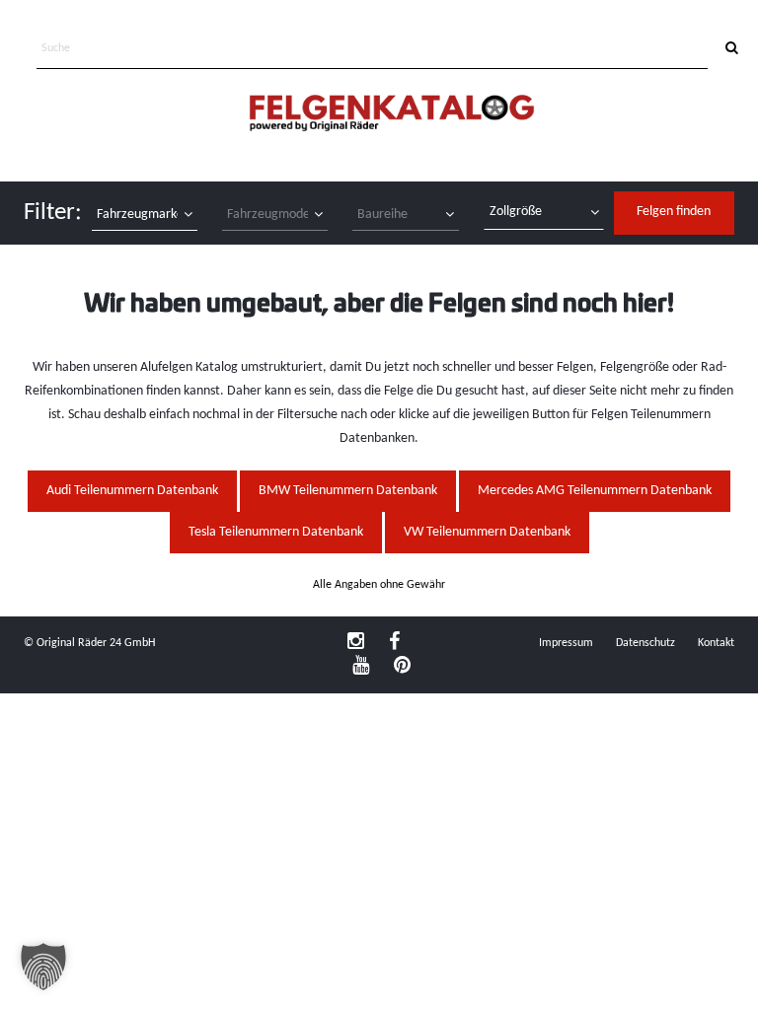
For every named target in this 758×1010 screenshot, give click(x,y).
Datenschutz (645, 643)
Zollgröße (516, 211)
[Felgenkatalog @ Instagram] (355, 643)
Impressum (566, 643)
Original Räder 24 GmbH (96, 643)
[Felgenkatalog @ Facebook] (394, 643)
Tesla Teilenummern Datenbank (276, 532)
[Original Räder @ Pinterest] (402, 667)
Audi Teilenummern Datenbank (132, 490)
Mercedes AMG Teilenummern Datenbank (595, 490)
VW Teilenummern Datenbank (487, 532)
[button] (43, 966)
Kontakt (716, 643)
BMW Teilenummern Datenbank (348, 490)
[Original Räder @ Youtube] (360, 667)
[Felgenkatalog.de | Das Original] (392, 115)
